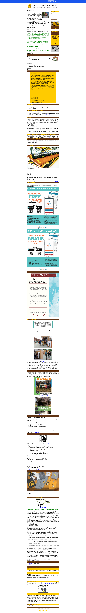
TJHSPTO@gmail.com (35, 432)
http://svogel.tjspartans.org (34, 463)
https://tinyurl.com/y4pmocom (51, 443)
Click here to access (55, 31)
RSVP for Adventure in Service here (43, 414)
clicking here (56, 181)
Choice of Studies (54, 19)
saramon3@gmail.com (47, 114)
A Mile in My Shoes (43, 361)
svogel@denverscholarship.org (31, 469)
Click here (50, 137)
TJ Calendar (53, 14)
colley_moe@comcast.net (48, 583)
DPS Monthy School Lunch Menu (55, 28)
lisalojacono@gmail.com (34, 579)
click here (33, 58)
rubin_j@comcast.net (52, 602)
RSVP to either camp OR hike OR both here (43, 395)
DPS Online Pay (55, 32)
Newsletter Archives (54, 13)
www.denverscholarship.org (41, 469)
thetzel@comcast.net (40, 583)
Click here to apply (43, 318)
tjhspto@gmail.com (41, 602)
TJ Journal (53, 12)
